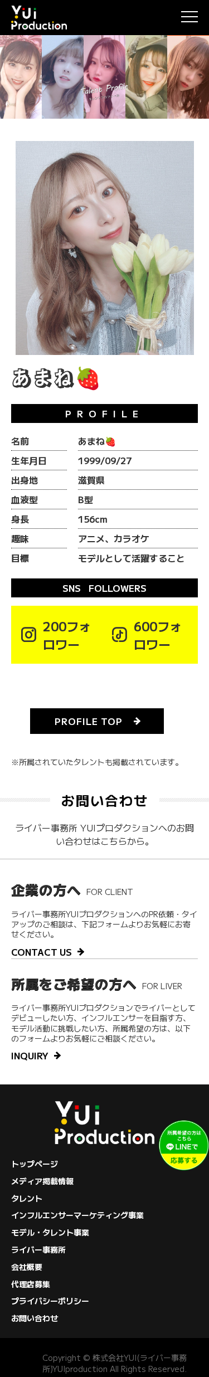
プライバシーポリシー (50, 1300)
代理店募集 (30, 1284)
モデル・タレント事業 (50, 1232)
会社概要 (26, 1266)
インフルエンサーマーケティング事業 (77, 1214)
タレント (26, 1198)
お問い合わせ (34, 1318)
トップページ (34, 1163)
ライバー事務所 (38, 1249)
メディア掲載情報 (42, 1180)
